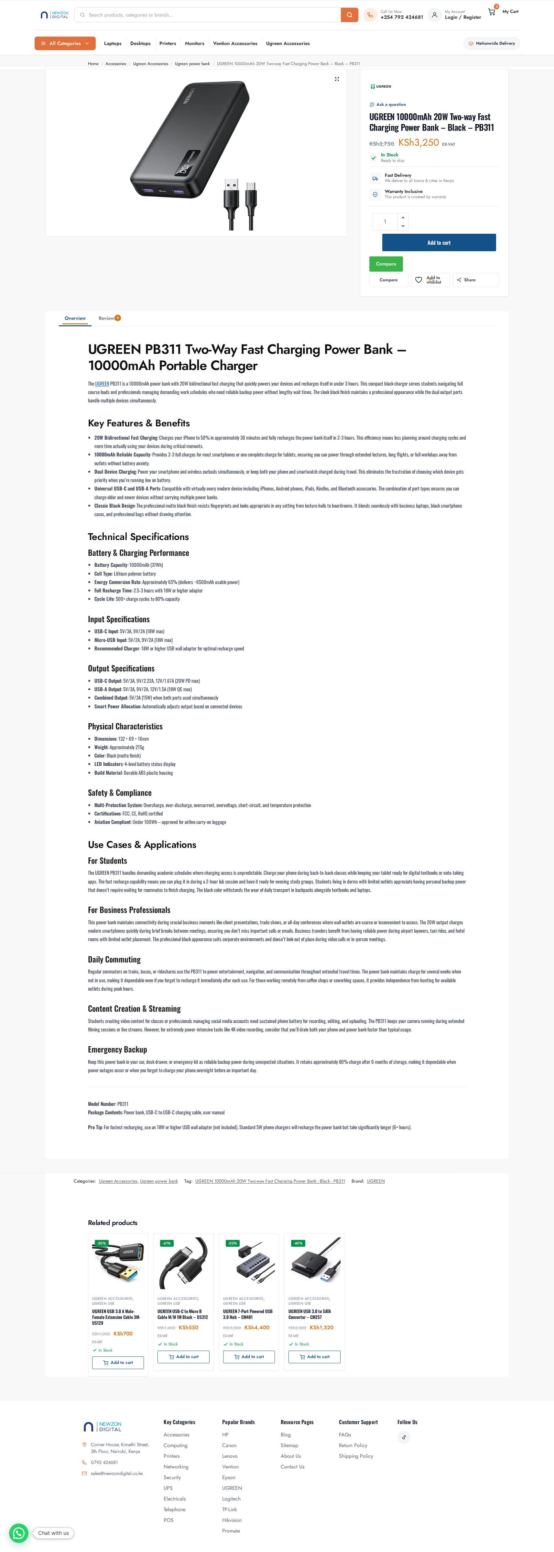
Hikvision (232, 1520)
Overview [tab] (75, 318)
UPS (168, 1488)
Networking (176, 1466)
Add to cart (439, 242)
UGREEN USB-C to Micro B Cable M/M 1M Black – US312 (183, 1314)
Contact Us (292, 1466)
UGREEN (102, 383)
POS (169, 1520)
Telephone (174, 1509)
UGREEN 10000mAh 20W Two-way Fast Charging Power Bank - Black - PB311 (270, 1181)
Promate (231, 1531)
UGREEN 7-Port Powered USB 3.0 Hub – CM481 (248, 1314)
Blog (286, 1434)
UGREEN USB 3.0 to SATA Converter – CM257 (309, 1314)
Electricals (175, 1498)
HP (225, 1434)
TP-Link (229, 1509)
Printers (167, 43)
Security (172, 1477)
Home (93, 64)
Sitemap (289, 1445)
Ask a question (391, 104)
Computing (176, 1445)
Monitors (194, 43)
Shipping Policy (356, 1456)
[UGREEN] (381, 86)
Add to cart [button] (122, 1362)
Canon (229, 1445)
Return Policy (353, 1445)
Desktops (140, 43)
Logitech (231, 1498)
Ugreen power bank (192, 64)
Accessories (115, 64)
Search (349, 15)
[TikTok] (403, 1437)
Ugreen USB (103, 1303)
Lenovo (230, 1456)
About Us (291, 1456)
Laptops (113, 43)
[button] (502, 11)
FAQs (345, 1434)
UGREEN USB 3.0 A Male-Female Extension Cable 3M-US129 (116, 1317)
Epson (228, 1477)
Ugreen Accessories (288, 43)
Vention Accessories (235, 43)
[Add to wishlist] (135, 1241)
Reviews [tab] (109, 318)
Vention (230, 1466)
